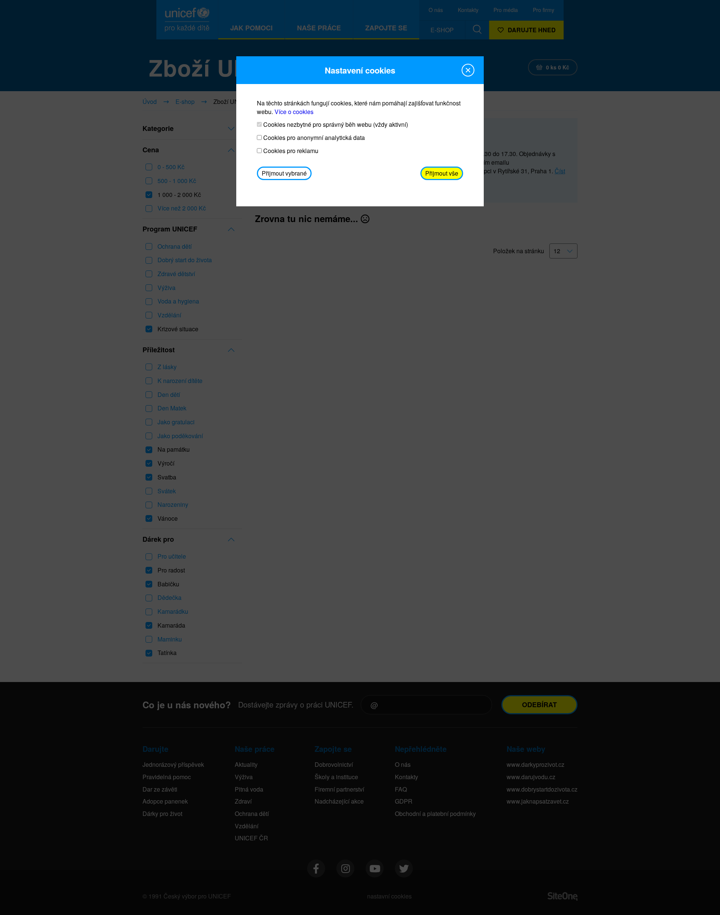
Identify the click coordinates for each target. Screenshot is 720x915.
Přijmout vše (441, 173)
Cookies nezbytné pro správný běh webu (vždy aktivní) (335, 124)
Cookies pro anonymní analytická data (313, 138)
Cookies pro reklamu (290, 151)
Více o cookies (294, 111)
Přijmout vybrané (284, 173)
